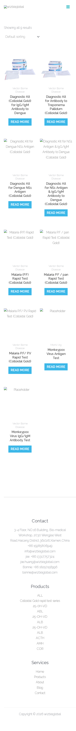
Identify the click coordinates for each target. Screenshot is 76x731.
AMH (40, 643)
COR (40, 649)
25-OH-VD (40, 616)
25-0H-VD (40, 606)
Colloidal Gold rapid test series (40, 601)
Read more (20, 122)
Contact (40, 693)
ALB (40, 622)
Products (40, 677)
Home (40, 671)
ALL (40, 595)
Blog (40, 688)
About (40, 682)
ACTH (40, 638)
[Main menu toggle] (68, 7)
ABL (40, 611)
